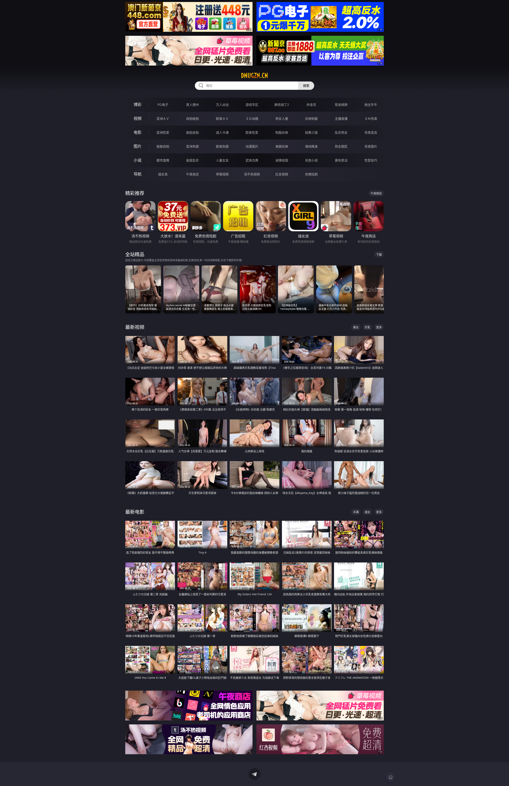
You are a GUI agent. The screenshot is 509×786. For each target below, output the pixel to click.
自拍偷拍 (192, 118)
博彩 (138, 104)
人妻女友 (222, 160)
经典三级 (311, 132)
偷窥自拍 (162, 146)
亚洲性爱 (162, 132)
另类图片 (370, 146)
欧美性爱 (252, 132)
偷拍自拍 (192, 132)
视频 (138, 118)
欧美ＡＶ (222, 118)
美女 (356, 327)
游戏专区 (252, 105)
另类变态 (370, 132)
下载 (379, 254)
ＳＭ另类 (370, 118)
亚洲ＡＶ (162, 118)
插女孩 (163, 174)
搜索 (306, 85)
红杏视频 (281, 174)
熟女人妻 (281, 118)
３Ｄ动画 (252, 118)
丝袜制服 (311, 118)
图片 (138, 146)
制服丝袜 (281, 132)
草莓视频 (222, 174)
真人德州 (192, 105)
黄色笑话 (341, 160)
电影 (138, 132)
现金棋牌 (341, 105)
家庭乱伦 (192, 160)
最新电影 (134, 511)
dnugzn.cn (254, 75)
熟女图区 (341, 146)
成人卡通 (222, 132)
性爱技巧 (370, 160)
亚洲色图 (192, 146)
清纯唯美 (311, 146)
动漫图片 (252, 146)
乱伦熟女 (341, 132)
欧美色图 (222, 146)
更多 (379, 327)
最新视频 (134, 327)
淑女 (367, 512)
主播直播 (341, 118)
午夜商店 (192, 174)
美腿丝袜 (281, 146)
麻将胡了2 (281, 105)
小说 (138, 160)
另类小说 (311, 160)
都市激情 (162, 160)
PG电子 (162, 105)
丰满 (356, 512)
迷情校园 (281, 160)
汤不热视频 (252, 174)
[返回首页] (390, 777)
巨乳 (367, 327)
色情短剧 (311, 174)
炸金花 (311, 105)
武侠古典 (252, 160)
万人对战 (222, 105)
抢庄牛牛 (370, 105)
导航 (138, 174)
